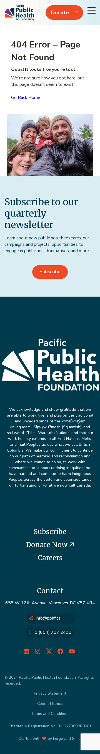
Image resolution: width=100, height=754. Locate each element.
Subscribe (50, 272)
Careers (50, 557)
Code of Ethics (50, 703)
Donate (60, 12)
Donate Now (47, 544)
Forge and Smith (67, 738)
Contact (50, 591)
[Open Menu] (92, 10)
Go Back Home (25, 97)
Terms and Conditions (50, 713)
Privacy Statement (50, 693)
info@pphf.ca (48, 618)
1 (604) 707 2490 (53, 632)
